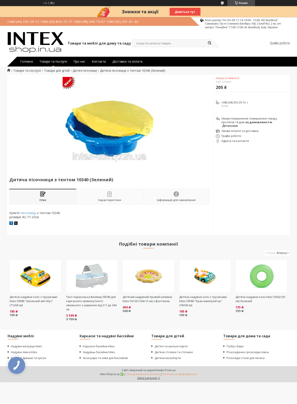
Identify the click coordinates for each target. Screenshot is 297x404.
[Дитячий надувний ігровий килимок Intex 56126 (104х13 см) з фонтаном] (149, 276)
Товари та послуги (53, 61)
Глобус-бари (235, 346)
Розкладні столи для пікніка (246, 358)
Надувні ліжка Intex (24, 352)
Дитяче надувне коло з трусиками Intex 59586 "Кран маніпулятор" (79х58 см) (203, 301)
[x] (16, 224)
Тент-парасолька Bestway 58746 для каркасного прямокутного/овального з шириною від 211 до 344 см (91, 303)
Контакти (99, 61)
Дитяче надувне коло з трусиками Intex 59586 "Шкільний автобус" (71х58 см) (33, 301)
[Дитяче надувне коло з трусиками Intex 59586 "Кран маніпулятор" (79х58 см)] (205, 276)
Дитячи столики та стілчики (174, 352)
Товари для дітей (57, 71)
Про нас (79, 61)
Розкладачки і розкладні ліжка (248, 352)
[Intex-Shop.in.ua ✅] (35, 43)
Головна (26, 61)
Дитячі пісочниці (85, 71)
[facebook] (11, 224)
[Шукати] (209, 43)
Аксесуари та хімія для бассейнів (105, 358)
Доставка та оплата (127, 61)
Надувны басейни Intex (99, 352)
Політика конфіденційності (180, 374)
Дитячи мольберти (168, 358)
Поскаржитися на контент (143, 374)
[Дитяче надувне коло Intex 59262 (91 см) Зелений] (261, 276)
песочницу (28, 213)
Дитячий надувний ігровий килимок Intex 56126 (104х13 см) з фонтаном (147, 299)
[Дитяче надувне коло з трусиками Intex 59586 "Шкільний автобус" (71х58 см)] (36, 276)
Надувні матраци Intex (26, 346)
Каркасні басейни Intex (99, 346)
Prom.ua (170, 370)
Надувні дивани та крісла (28, 358)
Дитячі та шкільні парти (171, 346)
